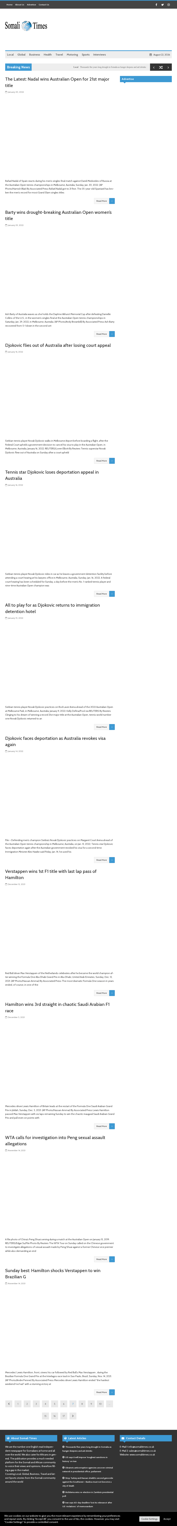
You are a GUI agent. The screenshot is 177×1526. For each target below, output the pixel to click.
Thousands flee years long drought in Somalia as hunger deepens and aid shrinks (94, 67)
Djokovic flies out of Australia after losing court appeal (58, 345)
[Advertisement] (109, 41)
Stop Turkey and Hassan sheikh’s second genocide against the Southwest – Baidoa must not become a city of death (87, 1482)
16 (55, 1416)
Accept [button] (167, 1519)
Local (56, 67)
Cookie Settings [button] (149, 1519)
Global (132, 67)
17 (64, 1416)
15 (45, 1416)
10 (100, 1403)
